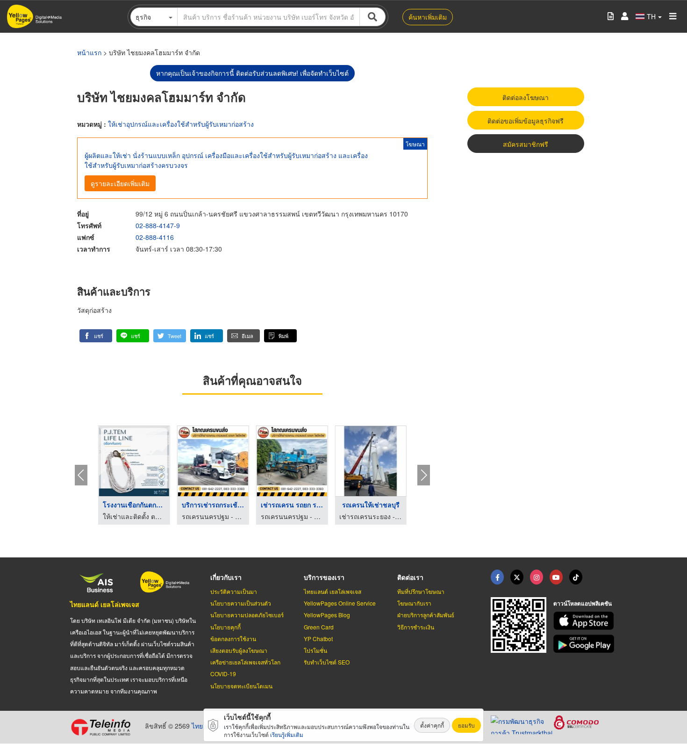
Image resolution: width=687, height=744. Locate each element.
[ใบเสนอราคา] (611, 16)
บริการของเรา (324, 577)
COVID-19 (223, 674)
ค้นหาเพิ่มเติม (427, 17)
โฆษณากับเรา (414, 603)
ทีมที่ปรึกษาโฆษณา (420, 591)
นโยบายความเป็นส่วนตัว (240, 603)
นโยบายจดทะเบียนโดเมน (241, 686)
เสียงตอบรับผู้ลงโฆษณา (238, 650)
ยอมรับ (466, 725)
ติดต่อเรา (410, 577)
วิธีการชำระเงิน (415, 627)
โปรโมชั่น (315, 650)
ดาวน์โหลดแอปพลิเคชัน (582, 603)
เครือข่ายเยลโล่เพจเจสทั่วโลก (245, 662)
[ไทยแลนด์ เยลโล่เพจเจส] (516, 577)
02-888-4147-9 (158, 225)
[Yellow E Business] (497, 577)
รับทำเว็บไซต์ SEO (327, 662)
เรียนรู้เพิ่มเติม (286, 734)
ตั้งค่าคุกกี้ (432, 725)
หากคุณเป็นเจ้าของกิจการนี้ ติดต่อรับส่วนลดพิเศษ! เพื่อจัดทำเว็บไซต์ (252, 73)
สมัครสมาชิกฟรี (525, 144)
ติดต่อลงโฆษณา (525, 97)
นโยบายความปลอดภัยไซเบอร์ (247, 615)
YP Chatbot (318, 639)
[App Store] (585, 621)
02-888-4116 (155, 237)
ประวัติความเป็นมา (233, 591)
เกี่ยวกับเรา (226, 577)
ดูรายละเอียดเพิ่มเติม (120, 183)
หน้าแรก (89, 52)
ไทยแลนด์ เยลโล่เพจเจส (104, 604)
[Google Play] (585, 644)
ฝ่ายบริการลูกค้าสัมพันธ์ (425, 615)
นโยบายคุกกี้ (225, 627)
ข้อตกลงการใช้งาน (233, 639)
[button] (95, 335)
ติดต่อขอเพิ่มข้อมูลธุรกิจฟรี (525, 120)
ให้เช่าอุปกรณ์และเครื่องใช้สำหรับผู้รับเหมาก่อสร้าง (181, 124)
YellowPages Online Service (340, 603)
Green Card (319, 627)
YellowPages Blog (327, 615)
